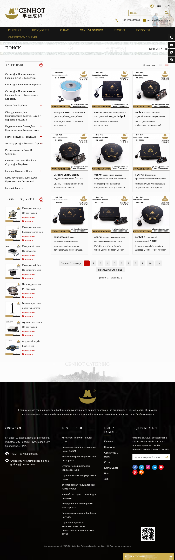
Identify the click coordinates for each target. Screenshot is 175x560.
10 (150, 263)
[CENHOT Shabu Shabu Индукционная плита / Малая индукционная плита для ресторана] (69, 151)
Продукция (40, 30)
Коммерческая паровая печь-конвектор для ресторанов (32, 208)
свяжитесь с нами (22, 37)
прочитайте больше (28, 219)
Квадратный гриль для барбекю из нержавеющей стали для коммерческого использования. (32, 246)
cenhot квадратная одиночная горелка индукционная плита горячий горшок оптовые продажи (109, 239)
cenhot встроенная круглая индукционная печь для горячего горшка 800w (110, 177)
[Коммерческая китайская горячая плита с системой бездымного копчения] (13, 233)
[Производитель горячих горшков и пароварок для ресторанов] (13, 290)
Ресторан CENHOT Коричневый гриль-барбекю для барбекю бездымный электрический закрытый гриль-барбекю (69, 114)
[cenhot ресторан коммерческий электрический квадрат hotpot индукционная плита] (110, 89)
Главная (14, 30)
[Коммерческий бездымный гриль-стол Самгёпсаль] (13, 271)
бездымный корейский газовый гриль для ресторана (32, 341)
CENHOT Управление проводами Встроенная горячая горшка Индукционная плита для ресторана (151, 177)
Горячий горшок (14, 188)
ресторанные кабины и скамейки (18, 151)
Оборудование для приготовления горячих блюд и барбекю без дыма (23, 115)
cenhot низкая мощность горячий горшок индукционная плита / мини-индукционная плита (150, 114)
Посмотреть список (166, 65)
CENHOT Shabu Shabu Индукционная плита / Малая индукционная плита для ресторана (68, 177)
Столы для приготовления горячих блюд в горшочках (20, 75)
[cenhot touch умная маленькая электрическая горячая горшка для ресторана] (69, 214)
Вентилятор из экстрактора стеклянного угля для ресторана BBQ (32, 303)
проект (119, 30)
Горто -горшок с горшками (20, 136)
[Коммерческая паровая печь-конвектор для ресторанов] (13, 214)
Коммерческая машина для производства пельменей (21, 179)
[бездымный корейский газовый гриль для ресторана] (13, 347)
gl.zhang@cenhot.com (158, 20)
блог (106, 473)
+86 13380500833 (131, 20)
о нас (64, 30)
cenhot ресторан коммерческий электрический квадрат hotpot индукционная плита (110, 114)
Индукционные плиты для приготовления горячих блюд (22, 128)
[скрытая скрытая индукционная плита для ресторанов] (13, 328)
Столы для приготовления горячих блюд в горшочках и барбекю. (21, 94)
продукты (109, 447)
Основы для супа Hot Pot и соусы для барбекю (20, 162)
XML (106, 479)
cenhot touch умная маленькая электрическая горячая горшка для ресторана (68, 239)
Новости (143, 30)
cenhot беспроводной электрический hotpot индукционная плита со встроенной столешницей (147, 239)
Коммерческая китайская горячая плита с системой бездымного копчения (32, 227)
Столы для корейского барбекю (23, 84)
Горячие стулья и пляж (18, 171)
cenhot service (91, 30)
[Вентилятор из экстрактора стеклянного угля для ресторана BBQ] (13, 309)
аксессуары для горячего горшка (24, 143)
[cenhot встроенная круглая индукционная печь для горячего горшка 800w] (110, 151)
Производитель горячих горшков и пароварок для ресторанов (32, 284)
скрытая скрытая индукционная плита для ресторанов (32, 322)
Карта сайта (111, 467)
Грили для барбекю (16, 105)
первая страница (71, 263)
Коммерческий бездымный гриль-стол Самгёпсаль (32, 265)
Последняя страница (110, 269)
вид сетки (160, 65)
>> (158, 263)
